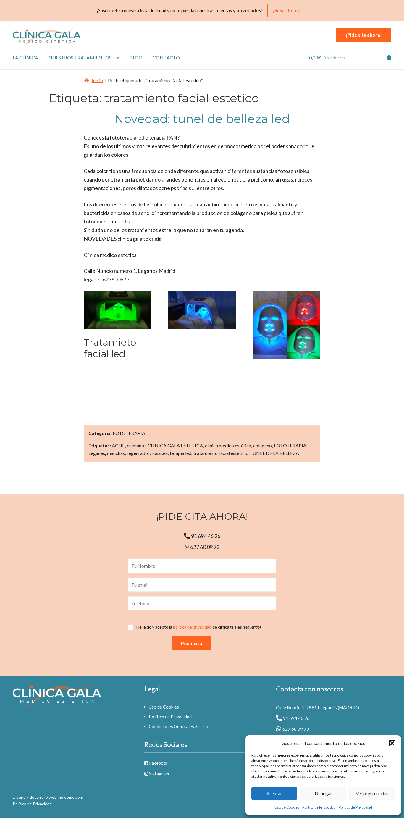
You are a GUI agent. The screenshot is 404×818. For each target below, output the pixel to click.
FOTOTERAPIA (129, 433)
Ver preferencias (372, 793)
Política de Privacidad (319, 807)
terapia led (180, 453)
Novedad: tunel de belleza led (202, 118)
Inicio (97, 80)
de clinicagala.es (198, 627)
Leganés (96, 453)
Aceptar (274, 793)
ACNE (118, 445)
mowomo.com (70, 797)
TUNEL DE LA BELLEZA (274, 453)
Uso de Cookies (286, 807)
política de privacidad (192, 626)
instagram (158, 773)
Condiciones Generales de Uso (178, 726)
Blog (136, 57)
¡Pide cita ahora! (363, 35)
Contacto (166, 57)
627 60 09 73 (204, 547)
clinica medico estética (228, 445)
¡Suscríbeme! (287, 10)
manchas (116, 453)
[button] (392, 743)
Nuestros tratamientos (80, 57)
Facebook (158, 763)
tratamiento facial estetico (220, 453)
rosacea (160, 453)
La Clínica (25, 57)
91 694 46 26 (205, 536)
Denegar (323, 793)
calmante (136, 445)
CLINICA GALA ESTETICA (175, 445)
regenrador (138, 453)
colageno (262, 445)
